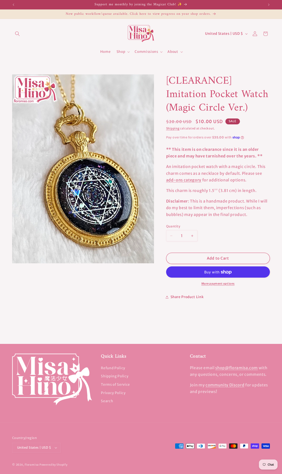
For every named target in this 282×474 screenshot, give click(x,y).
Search (107, 401)
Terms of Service (115, 384)
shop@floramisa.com (236, 367)
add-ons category (184, 180)
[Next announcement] (269, 4)
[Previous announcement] (13, 4)
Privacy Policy (113, 393)
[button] (17, 33)
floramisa (32, 464)
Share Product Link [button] (187, 297)
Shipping (173, 128)
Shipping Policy (114, 376)
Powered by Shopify (53, 464)
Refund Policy (113, 368)
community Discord (225, 385)
